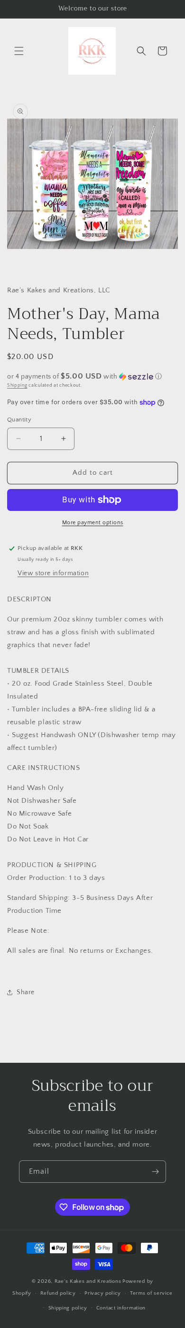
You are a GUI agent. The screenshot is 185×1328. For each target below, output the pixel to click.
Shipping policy (68, 1308)
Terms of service (151, 1293)
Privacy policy (102, 1293)
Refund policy (58, 1293)
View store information (53, 573)
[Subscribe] (155, 1171)
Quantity (19, 419)
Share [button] (26, 992)
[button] (19, 50)
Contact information (121, 1308)
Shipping (17, 385)
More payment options (92, 522)
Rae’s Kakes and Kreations (88, 1281)
